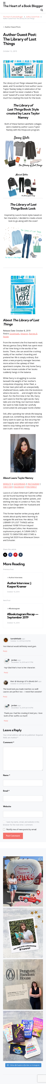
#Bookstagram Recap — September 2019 (22, 615)
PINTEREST (31, 486)
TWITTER (7, 486)
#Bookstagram (14, 609)
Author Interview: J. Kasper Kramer (19, 584)
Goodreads (14, 333)
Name (6, 775)
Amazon (24, 333)
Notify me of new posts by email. (22, 829)
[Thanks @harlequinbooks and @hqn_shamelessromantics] (23, 881)
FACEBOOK (19, 486)
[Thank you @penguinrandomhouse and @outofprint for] (23, 1036)
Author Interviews (15, 577)
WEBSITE (7, 484)
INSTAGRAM (33, 484)
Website (7, 806)
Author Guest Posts (13, 27)
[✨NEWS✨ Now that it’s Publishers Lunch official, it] (23, 984)
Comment (8, 742)
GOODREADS (20, 484)
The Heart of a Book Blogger (23, 6)
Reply (5, 651)
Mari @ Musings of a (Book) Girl (24, 681)
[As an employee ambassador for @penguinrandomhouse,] (23, 933)
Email (6, 791)
